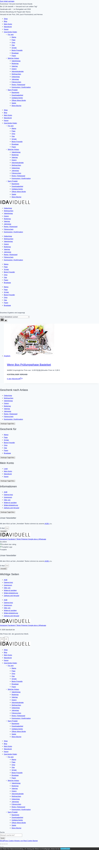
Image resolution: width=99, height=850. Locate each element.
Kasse (6, 29)
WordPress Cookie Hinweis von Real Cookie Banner (19, 841)
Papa (13, 40)
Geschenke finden (10, 32)
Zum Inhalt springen (7, 1)
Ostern (14, 69)
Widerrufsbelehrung (11, 505)
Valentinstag (16, 61)
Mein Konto (8, 24)
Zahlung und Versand (11, 508)
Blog (5, 21)
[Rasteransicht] (2, 320)
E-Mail (2, 528)
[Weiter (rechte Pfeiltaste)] (3, 846)
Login (6, 469)
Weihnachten (16, 74)
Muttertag (15, 63)
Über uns (7, 500)
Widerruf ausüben (10, 503)
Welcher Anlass (13, 58)
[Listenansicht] (5, 320)
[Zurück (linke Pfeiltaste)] (1, 846)
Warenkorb (8, 27)
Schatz (14, 48)
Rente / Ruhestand (18, 85)
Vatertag (15, 66)
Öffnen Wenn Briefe (19, 100)
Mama (14, 37)
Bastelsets (15, 92)
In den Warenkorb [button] (13, 379)
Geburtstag (16, 77)
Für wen (11, 34)
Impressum (8, 497)
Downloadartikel (17, 95)
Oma (13, 42)
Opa (13, 45)
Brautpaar (15, 53)
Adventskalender (18, 71)
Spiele (14, 103)
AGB (5, 492)
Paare (14, 56)
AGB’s (46, 524)
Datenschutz (8, 495)
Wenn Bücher (16, 106)
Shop (6, 19)
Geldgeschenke (17, 98)
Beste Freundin (17, 50)
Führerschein (16, 82)
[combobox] (11, 835)
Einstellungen (65, 849)
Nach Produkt (13, 90)
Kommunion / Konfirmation (21, 87)
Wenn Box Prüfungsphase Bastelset (29, 364)
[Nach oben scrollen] (2, 639)
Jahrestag (15, 79)
